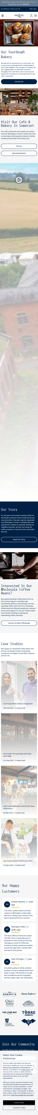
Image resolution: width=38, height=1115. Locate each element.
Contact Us (19, 81)
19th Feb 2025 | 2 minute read (14, 708)
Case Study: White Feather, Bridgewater (18, 704)
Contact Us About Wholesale (19, 623)
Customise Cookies (19, 1108)
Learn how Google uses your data (22, 1095)
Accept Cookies (19, 1102)
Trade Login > (33, 9)
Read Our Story (19, 539)
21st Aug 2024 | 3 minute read (14, 760)
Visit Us (19, 146)
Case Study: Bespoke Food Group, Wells (18, 861)
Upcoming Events (19, 153)
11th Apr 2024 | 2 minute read (14, 865)
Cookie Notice (25, 1070)
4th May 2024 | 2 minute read (13, 813)
